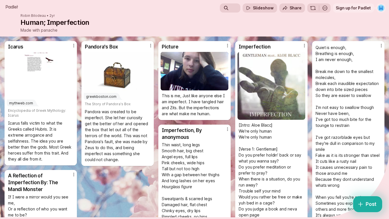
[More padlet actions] (325, 8)
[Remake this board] (313, 8)
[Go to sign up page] (381, 8)
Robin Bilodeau (33, 16)
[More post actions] (74, 45)
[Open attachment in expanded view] (194, 71)
